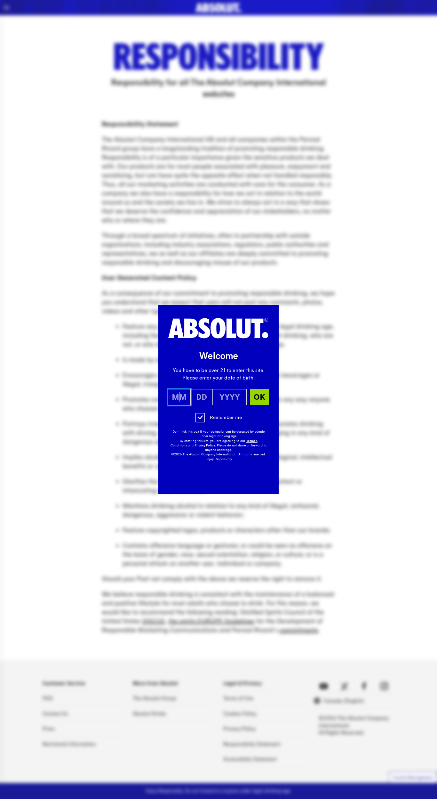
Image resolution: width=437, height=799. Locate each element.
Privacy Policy (205, 445)
